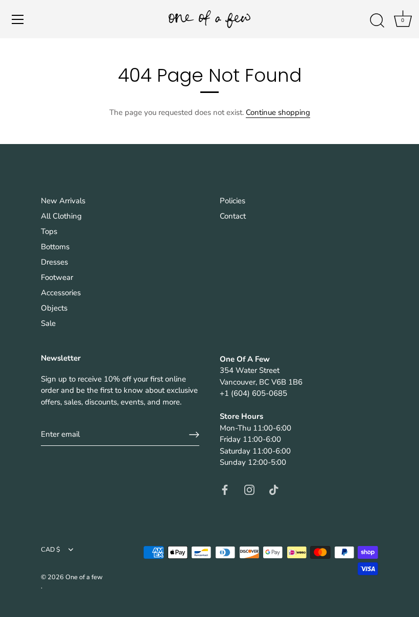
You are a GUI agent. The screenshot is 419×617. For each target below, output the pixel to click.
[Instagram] (249, 489)
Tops (49, 231)
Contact (233, 216)
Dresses (54, 262)
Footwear (57, 277)
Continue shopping (278, 112)
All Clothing (61, 216)
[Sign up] (194, 435)
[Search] (377, 21)
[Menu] (18, 19)
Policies (232, 201)
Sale (48, 323)
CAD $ (50, 550)
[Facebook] (225, 489)
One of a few (84, 577)
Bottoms (55, 247)
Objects (54, 308)
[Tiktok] (274, 489)
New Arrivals (63, 201)
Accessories (61, 293)
